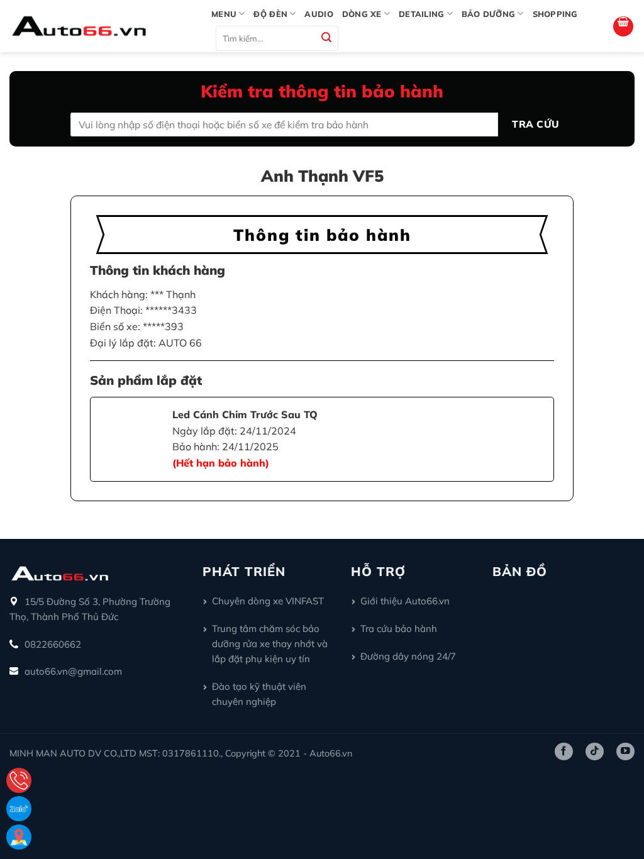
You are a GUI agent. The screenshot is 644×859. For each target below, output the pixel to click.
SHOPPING (555, 14)
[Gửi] (327, 38)
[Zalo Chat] (18, 808)
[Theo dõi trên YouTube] (625, 751)
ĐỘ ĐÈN (270, 14)
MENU (223, 14)
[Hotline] (18, 780)
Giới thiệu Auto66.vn (405, 601)
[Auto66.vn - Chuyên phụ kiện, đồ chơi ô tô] (100, 26)
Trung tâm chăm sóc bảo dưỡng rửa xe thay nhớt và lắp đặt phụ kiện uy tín (270, 644)
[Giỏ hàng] (623, 26)
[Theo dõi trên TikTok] (595, 751)
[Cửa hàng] (18, 837)
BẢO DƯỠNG (488, 14)
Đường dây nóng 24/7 (408, 656)
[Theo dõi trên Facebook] (564, 751)
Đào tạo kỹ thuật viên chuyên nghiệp (259, 693)
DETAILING (421, 14)
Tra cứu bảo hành (398, 629)
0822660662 (53, 644)
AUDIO (318, 14)
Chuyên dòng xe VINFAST (268, 601)
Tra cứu (535, 124)
